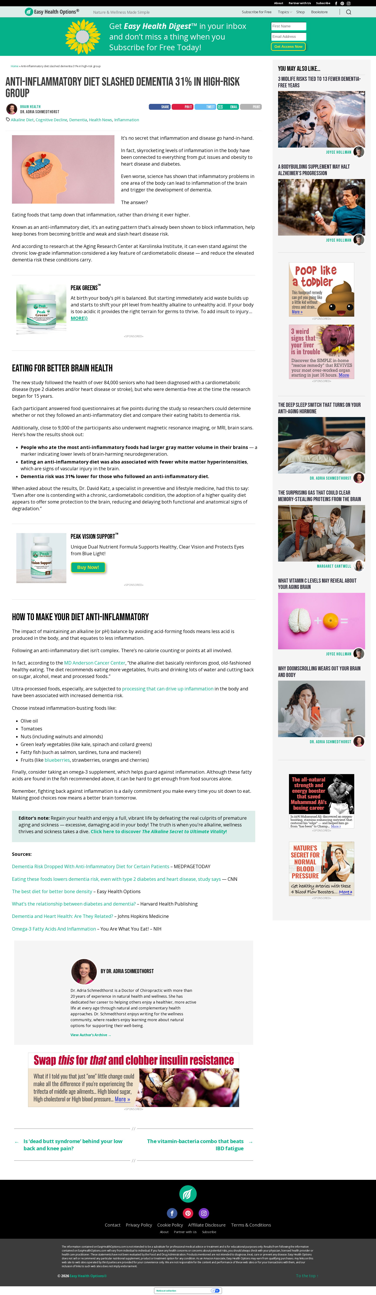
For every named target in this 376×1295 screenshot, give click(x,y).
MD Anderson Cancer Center (94, 663)
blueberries (57, 760)
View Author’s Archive (90, 1034)
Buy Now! (88, 567)
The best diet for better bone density (52, 892)
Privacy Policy (139, 1225)
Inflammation (126, 119)
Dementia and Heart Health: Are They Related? (62, 916)
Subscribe (323, 3)
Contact (112, 1225)
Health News (100, 119)
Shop (300, 11)
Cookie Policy (170, 1225)
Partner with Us (300, 3)
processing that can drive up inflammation (167, 689)
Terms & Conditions (251, 1225)
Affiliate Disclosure (207, 1225)
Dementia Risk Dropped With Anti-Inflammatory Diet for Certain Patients (90, 867)
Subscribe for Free (256, 11)
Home (14, 66)
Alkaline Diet (22, 119)
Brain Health (30, 107)
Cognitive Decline (51, 119)
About (278, 3)
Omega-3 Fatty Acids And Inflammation (54, 929)
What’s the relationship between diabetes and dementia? (74, 904)
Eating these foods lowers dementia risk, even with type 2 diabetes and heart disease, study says (116, 879)
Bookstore (319, 11)
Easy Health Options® (88, 1275)
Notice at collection (166, 1290)
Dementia (78, 119)
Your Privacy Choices (195, 1290)
